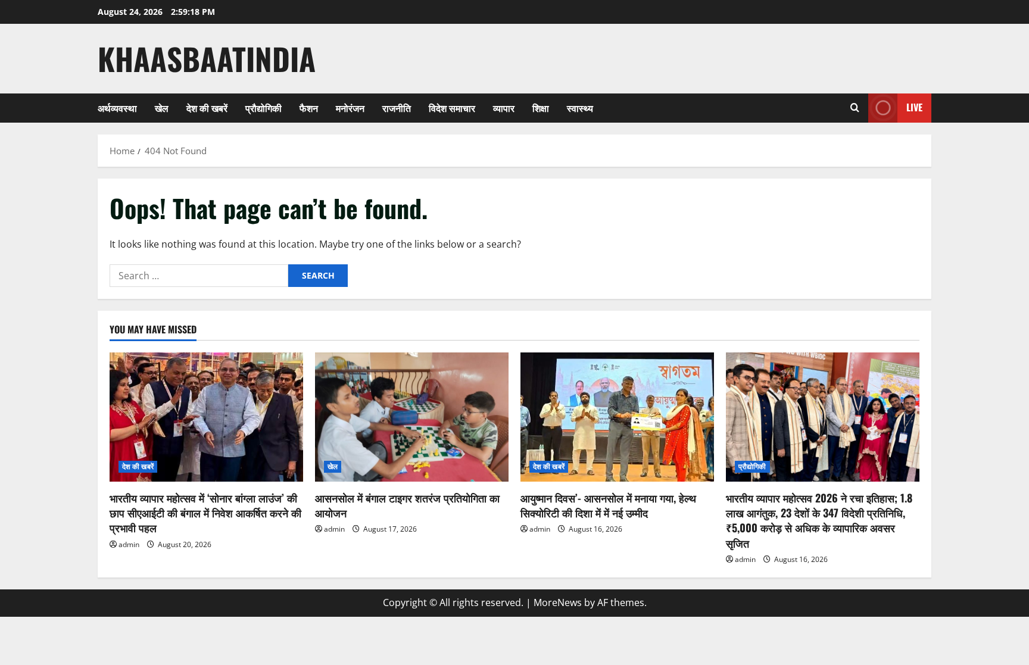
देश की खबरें (206, 108)
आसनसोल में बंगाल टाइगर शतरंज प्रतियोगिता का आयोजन (407, 505)
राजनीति (396, 108)
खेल (162, 108)
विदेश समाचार (452, 108)
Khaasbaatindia (207, 58)
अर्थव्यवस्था (117, 108)
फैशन (309, 108)
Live (914, 107)
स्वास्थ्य (580, 108)
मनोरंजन (350, 108)
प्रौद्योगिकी (263, 108)
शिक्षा (540, 108)
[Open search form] (854, 107)
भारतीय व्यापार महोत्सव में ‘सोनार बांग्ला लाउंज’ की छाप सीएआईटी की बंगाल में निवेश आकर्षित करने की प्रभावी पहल (205, 512)
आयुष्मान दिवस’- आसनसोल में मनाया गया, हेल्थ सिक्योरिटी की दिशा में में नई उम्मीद (608, 505)
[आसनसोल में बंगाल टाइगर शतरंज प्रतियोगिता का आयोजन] (412, 417)
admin (129, 544)
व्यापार (503, 108)
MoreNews (558, 602)
